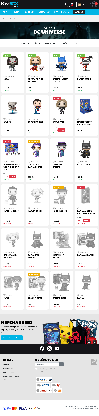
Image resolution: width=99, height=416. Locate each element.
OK (61, 364)
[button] (65, 4)
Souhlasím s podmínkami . (49, 370)
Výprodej (79, 12)
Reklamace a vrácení (10, 380)
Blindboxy (29, 12)
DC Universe (16, 19)
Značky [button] (65, 43)
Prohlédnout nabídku (12, 337)
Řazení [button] (37, 43)
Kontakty (6, 364)
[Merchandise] (70, 331)
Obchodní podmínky (9, 372)
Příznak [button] (75, 43)
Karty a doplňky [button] (61, 12)
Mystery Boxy (44, 12)
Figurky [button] (16, 12)
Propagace (6, 384)
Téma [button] (5, 12)
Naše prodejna (8, 368)
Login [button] (84, 4)
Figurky (7, 19)
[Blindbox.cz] (12, 4)
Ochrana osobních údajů (11, 376)
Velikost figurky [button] (51, 43)
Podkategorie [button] (25, 43)
